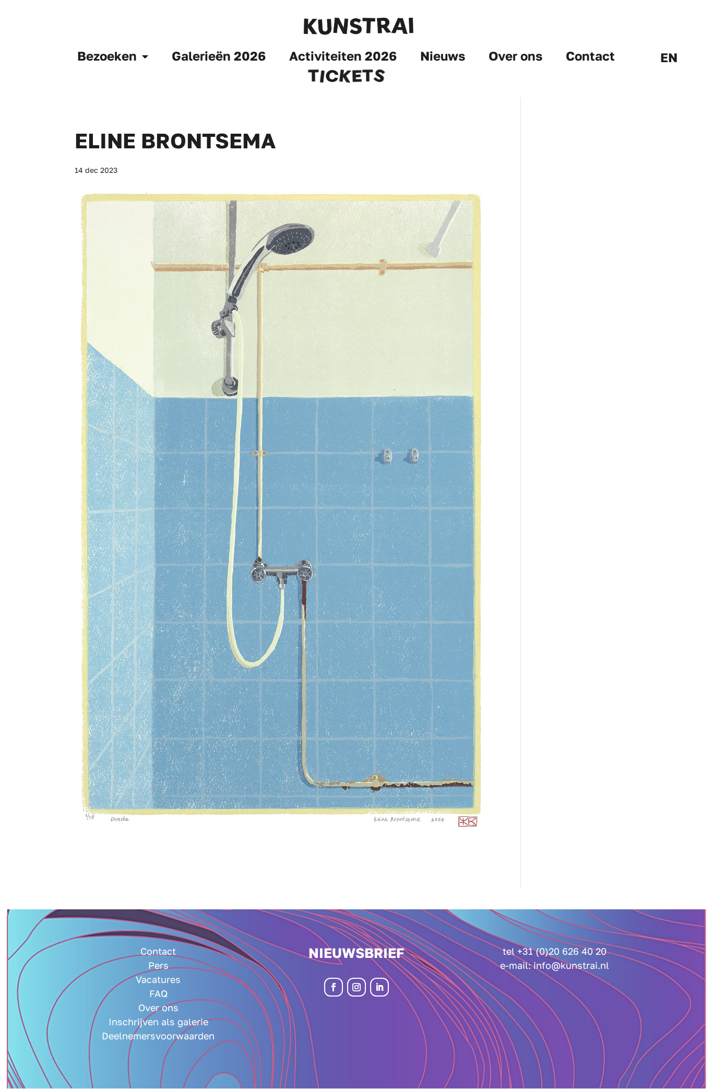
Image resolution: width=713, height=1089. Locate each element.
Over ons (515, 57)
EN (669, 59)
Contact (590, 57)
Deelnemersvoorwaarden (158, 1035)
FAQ (158, 993)
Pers (158, 965)
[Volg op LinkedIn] (379, 987)
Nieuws (442, 57)
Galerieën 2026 (219, 57)
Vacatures (158, 979)
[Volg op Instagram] (356, 987)
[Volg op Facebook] (333, 987)
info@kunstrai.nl (571, 965)
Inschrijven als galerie (158, 1021)
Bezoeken (107, 57)
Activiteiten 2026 (343, 57)
